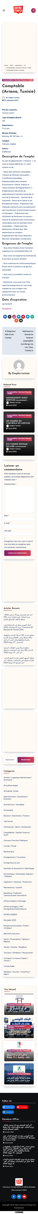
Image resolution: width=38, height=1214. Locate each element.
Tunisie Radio (9, 966)
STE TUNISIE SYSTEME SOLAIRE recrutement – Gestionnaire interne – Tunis (18, 446)
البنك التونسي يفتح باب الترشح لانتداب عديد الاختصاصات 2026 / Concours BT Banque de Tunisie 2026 (18, 627)
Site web (7, 531)
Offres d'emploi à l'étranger (15, 901)
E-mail (7, 523)
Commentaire (10, 484)
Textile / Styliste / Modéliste (15, 947)
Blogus (31, 1205)
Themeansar (19, 1208)
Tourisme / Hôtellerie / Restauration (18, 953)
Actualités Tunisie (11, 791)
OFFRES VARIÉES (10, 915)
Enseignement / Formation (15, 857)
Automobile (8, 810)
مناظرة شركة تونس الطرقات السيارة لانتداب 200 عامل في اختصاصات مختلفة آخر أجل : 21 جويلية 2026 (18, 650)
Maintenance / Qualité (13, 888)
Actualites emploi (11, 785)
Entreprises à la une (12, 863)
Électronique (9, 852)
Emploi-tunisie (14, 98)
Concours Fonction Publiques (16, 840)
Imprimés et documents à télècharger (19, 868)
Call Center (8, 821)
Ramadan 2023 (10, 920)
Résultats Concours (12, 934)
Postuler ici (6, 309)
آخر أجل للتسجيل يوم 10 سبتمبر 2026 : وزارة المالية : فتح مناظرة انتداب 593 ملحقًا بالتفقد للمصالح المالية (18, 617)
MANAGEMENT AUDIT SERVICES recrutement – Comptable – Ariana (17, 400)
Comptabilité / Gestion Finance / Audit (18, 80)
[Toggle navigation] (3, 10)
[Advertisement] (19, 44)
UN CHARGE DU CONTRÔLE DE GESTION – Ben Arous (19, 423)
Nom (6, 516)
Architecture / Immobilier (14, 805)
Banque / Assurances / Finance (17, 816)
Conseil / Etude (10, 846)
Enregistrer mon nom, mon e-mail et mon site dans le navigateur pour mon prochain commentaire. (18, 544)
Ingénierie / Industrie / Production (18, 882)
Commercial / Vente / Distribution (17, 827)
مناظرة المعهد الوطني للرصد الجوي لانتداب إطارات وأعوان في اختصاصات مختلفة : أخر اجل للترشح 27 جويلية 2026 (19, 660)
